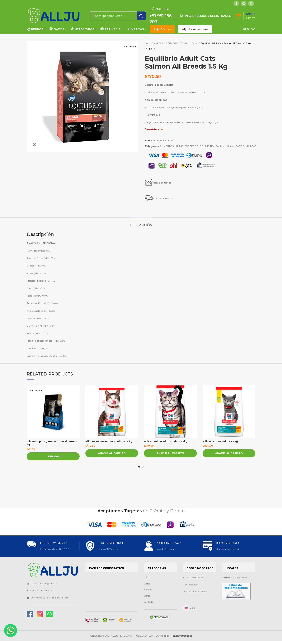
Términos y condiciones (234, 577)
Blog (192, 607)
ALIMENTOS (167, 146)
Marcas (148, 589)
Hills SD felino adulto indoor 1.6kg (165, 441)
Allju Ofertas (162, 29)
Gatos (147, 583)
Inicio (148, 43)
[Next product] (154, 49)
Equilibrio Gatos (190, 43)
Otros (147, 595)
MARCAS (158, 43)
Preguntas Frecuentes (195, 591)
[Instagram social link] (244, 3)
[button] (111, 453)
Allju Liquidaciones (195, 29)
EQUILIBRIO (172, 43)
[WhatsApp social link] (251, 3)
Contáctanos (190, 584)
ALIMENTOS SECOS (187, 146)
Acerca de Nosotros (193, 577)
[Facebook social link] (236, 3)
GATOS (239, 146)
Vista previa (77, 391)
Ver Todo (148, 601)
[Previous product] (147, 49)
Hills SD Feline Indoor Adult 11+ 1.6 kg (108, 441)
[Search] (141, 15)
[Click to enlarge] (34, 144)
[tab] (141, 223)
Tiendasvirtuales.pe (181, 635)
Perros (147, 577)
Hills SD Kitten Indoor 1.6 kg (220, 441)
